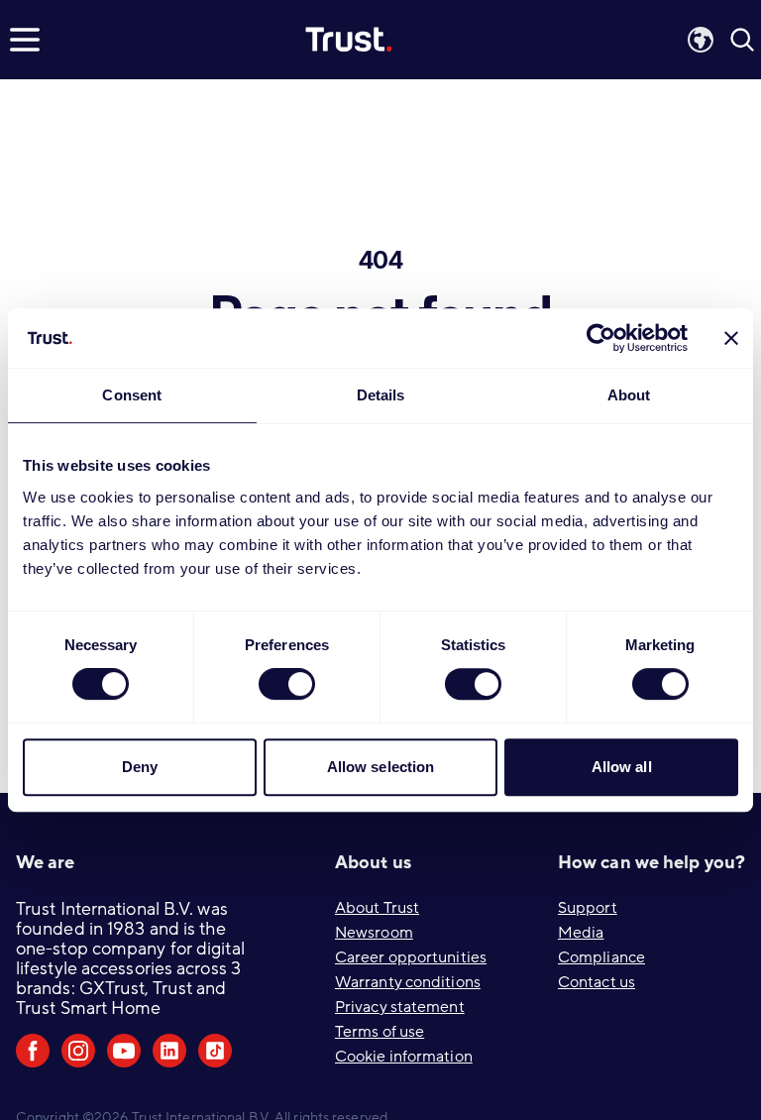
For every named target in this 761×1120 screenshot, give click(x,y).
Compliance (601, 957)
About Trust (377, 908)
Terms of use (379, 1032)
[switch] (287, 684)
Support (587, 908)
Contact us (596, 982)
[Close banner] (731, 338)
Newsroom (374, 933)
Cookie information (404, 1056)
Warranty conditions (408, 982)
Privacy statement (400, 1007)
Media (581, 933)
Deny (140, 766)
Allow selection (381, 766)
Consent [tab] (132, 395)
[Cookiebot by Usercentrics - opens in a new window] (601, 338)
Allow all (622, 766)
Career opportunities (411, 957)
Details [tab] (381, 395)
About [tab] (629, 395)
